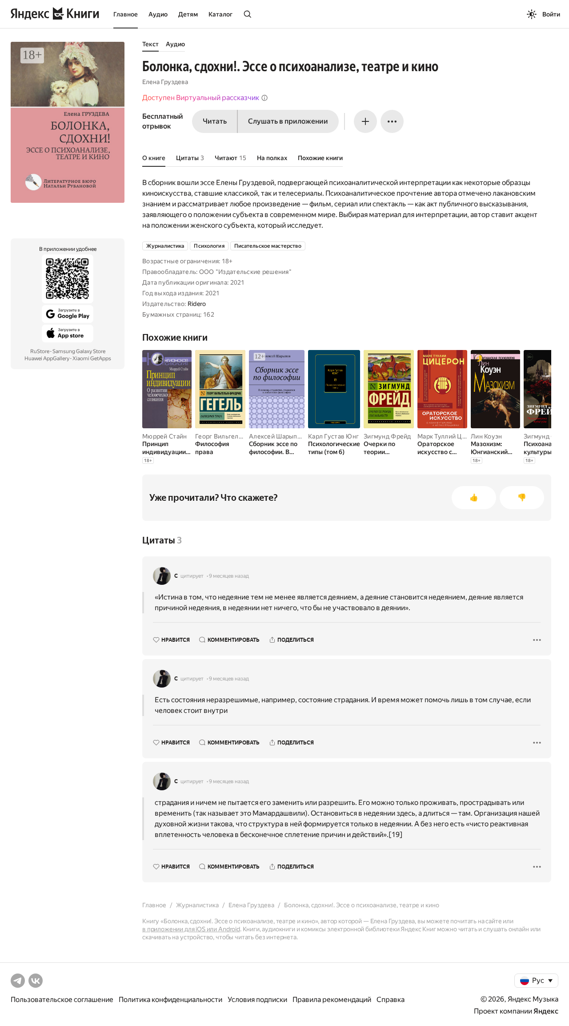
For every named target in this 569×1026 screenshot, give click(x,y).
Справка (391, 999)
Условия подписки (257, 999)
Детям (188, 14)
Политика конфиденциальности (170, 999)
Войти (551, 14)
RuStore (39, 351)
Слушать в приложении (288, 121)
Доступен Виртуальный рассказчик (200, 97)
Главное (125, 14)
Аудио (158, 14)
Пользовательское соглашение (62, 999)
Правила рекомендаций (332, 999)
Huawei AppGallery (46, 358)
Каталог (220, 14)
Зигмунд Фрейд (387, 436)
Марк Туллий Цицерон (450, 436)
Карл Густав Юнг (333, 436)
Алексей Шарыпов (277, 436)
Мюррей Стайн (164, 436)
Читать (215, 121)
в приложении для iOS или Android (191, 929)
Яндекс (545, 1011)
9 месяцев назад (229, 576)
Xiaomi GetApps (91, 358)
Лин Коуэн (486, 436)
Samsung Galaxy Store (78, 351)
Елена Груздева (165, 81)
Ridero (197, 303)
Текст (150, 44)
